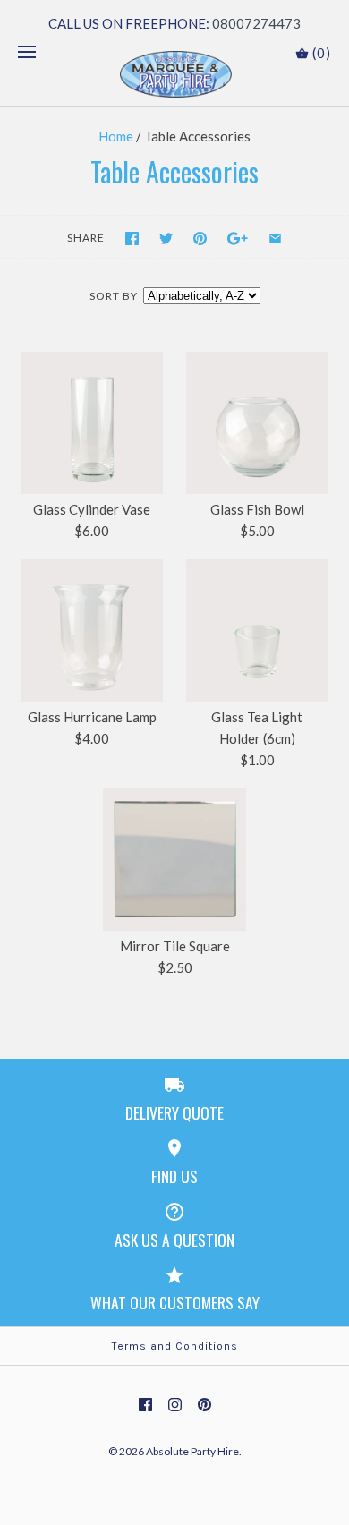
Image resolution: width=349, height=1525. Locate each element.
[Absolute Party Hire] (175, 74)
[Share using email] (275, 238)
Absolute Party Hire (192, 1451)
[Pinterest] (204, 1404)
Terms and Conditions (175, 1346)
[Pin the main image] (200, 238)
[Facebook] (145, 1404)
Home (115, 136)
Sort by (113, 295)
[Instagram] (175, 1404)
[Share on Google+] (237, 238)
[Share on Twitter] (166, 238)
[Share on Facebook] (132, 238)
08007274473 (256, 23)
